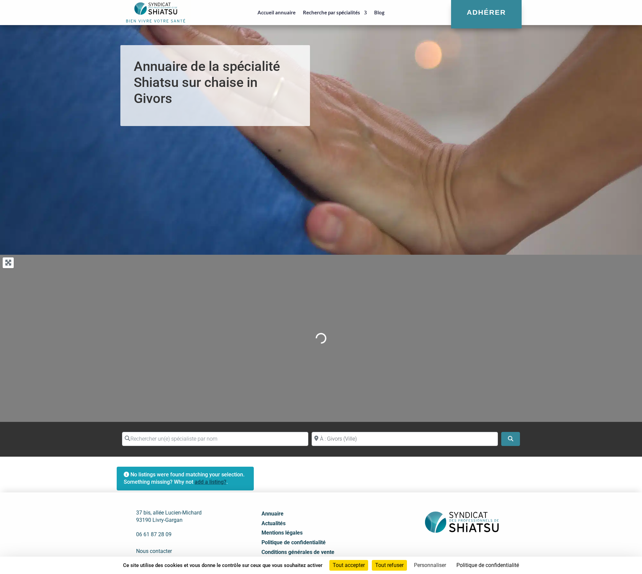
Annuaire (272, 513)
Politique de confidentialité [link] (487, 565)
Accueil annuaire (276, 12)
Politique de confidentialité (293, 542)
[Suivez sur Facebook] (439, 549)
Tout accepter (349, 565)
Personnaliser (430, 565)
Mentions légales (282, 533)
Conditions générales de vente (297, 552)
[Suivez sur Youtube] (468, 549)
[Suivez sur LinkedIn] (454, 549)
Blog (379, 12)
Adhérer (486, 12)
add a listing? (210, 482)
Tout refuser (389, 565)
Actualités (273, 523)
